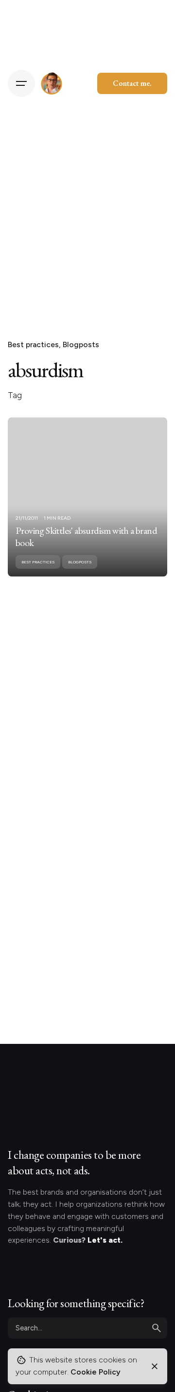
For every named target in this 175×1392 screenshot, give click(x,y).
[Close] (154, 1366)
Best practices (33, 344)
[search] (156, 1328)
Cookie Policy (95, 1371)
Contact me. (132, 83)
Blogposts (81, 344)
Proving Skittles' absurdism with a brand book (86, 536)
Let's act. (105, 1240)
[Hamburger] (21, 83)
